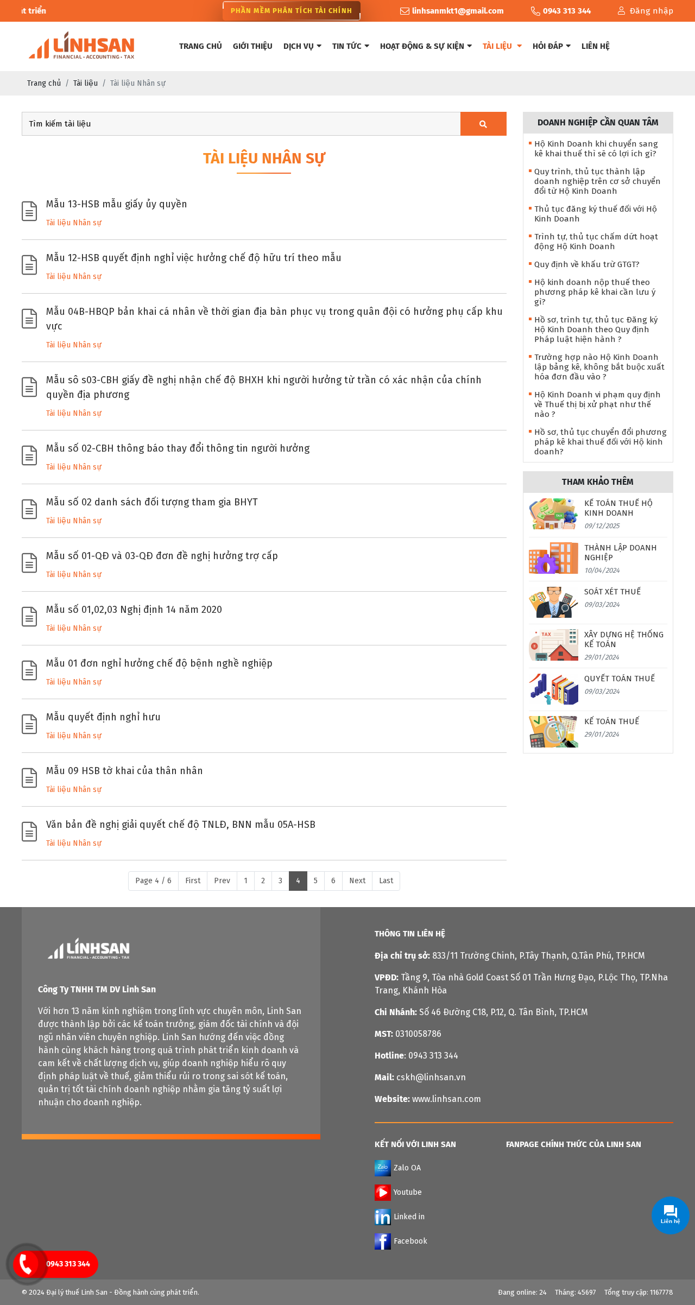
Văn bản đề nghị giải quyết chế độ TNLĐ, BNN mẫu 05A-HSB (180, 825)
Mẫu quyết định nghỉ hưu (103, 717)
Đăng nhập (651, 11)
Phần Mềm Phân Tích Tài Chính (291, 11)
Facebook (410, 1240)
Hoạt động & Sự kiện (422, 46)
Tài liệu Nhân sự (74, 222)
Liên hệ (596, 46)
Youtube (408, 1191)
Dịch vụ (298, 46)
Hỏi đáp (548, 46)
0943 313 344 (68, 1264)
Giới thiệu (253, 46)
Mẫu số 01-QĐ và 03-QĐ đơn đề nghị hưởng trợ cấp (162, 556)
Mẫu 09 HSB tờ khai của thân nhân (124, 771)
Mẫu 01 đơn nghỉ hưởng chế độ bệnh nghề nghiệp (159, 663)
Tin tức (347, 46)
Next (357, 880)
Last (386, 880)
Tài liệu (498, 46)
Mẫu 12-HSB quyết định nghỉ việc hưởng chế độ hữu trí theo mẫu (194, 258)
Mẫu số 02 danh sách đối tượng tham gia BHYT (152, 502)
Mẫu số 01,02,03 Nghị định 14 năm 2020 (134, 610)
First (192, 880)
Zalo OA (407, 1167)
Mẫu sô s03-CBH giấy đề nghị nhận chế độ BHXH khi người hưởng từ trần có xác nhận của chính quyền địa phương (264, 387)
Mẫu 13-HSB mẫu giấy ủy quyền (116, 204)
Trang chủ (200, 46)
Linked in (409, 1216)
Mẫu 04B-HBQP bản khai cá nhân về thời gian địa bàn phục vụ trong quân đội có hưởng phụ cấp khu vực (274, 319)
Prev (222, 880)
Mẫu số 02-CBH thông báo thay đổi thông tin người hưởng (177, 448)
